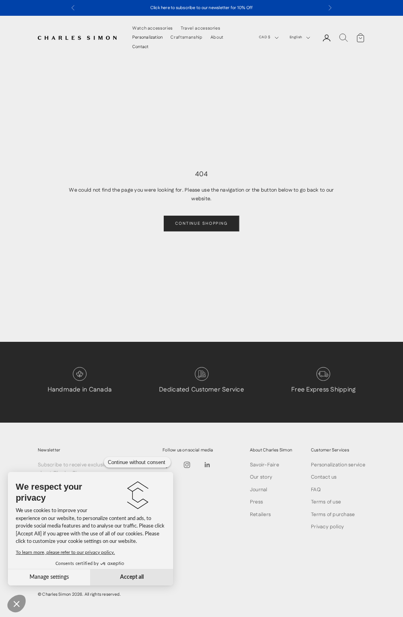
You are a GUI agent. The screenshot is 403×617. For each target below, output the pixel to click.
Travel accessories (200, 28)
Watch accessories (152, 28)
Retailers (260, 514)
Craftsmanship (186, 37)
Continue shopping (201, 223)
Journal (259, 489)
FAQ (316, 489)
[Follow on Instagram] (187, 465)
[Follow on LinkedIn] (207, 465)
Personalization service (338, 464)
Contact (140, 47)
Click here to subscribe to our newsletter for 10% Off (201, 8)
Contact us (324, 477)
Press (256, 501)
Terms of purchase (333, 514)
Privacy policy (327, 526)
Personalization (147, 37)
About (217, 37)
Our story (261, 477)
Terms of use (326, 501)
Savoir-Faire (264, 464)
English (296, 37)
